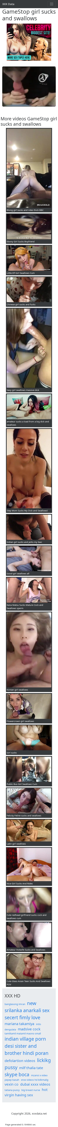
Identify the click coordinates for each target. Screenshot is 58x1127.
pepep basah (12, 1079)
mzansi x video (39, 1075)
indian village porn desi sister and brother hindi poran (26, 1046)
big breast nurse (30, 1090)
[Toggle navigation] (52, 4)
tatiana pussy (12, 1090)
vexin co (11, 1084)
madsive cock (29, 1029)
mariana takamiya (19, 1023)
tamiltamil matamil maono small (23, 1033)
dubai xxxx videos (35, 1084)
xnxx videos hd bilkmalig (34, 1079)
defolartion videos (20, 1060)
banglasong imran (15, 1004)
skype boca (17, 1074)
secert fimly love (22, 1017)
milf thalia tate (31, 1067)
